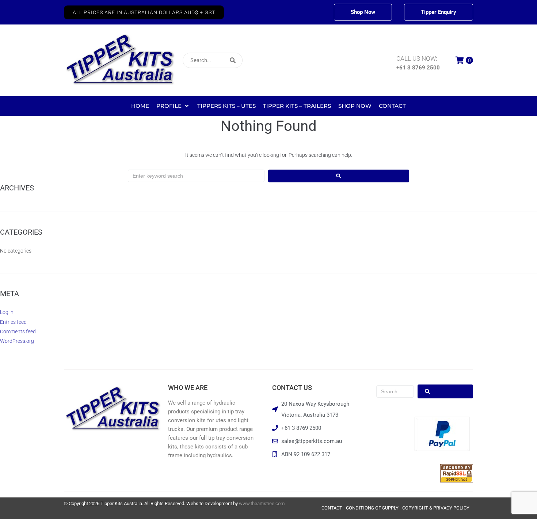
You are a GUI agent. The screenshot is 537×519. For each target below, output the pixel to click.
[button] (144, 12)
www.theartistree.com (262, 503)
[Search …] (395, 391)
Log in (7, 312)
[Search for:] (196, 176)
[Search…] (213, 60)
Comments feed (18, 331)
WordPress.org (17, 341)
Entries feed (13, 322)
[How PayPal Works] (442, 449)
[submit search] (281, 60)
